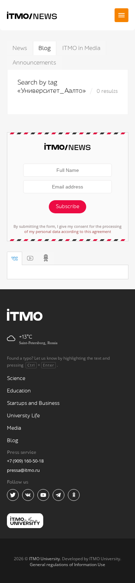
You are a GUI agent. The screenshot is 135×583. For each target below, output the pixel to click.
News (19, 48)
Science (16, 378)
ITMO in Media (81, 48)
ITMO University (44, 559)
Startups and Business (33, 403)
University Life (23, 415)
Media (14, 428)
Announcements (34, 62)
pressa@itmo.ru (23, 470)
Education (19, 391)
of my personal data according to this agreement (67, 231)
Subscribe (67, 206)
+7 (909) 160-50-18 (25, 461)
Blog (44, 48)
